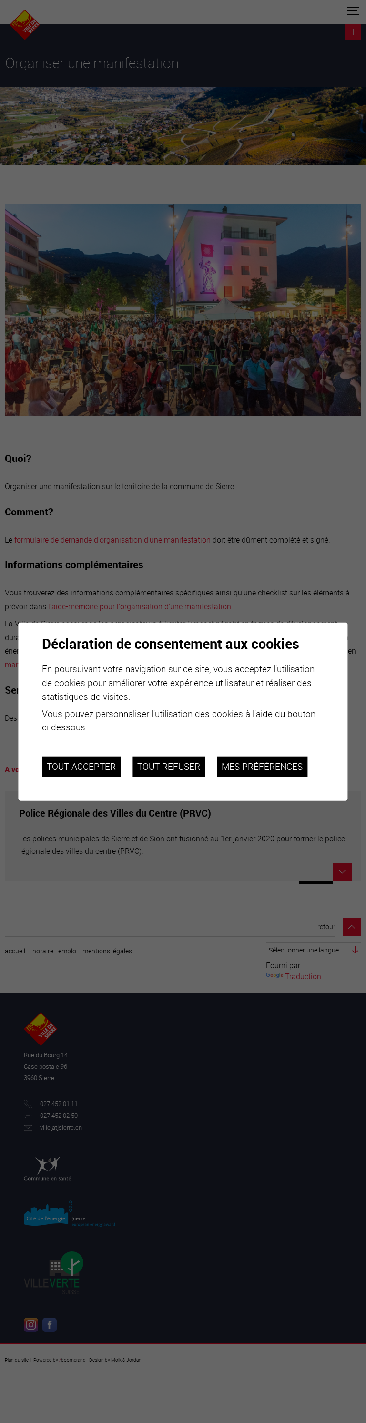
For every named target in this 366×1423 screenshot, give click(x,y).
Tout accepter (81, 766)
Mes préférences (262, 766)
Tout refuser (168, 766)
